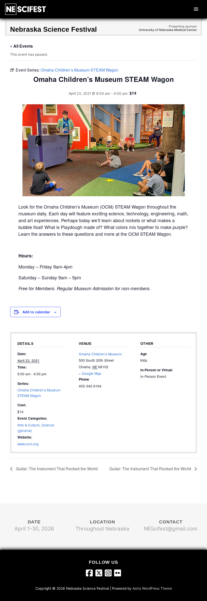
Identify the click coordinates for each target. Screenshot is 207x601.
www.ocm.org (28, 443)
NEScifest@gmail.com (170, 528)
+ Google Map (90, 373)
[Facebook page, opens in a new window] (90, 574)
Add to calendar (36, 311)
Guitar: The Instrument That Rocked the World (56, 469)
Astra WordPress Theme (152, 588)
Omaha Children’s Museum (100, 353)
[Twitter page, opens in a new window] (100, 574)
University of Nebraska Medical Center (168, 30)
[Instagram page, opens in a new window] (109, 574)
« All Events (21, 46)
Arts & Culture (28, 424)
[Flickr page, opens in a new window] (117, 574)
